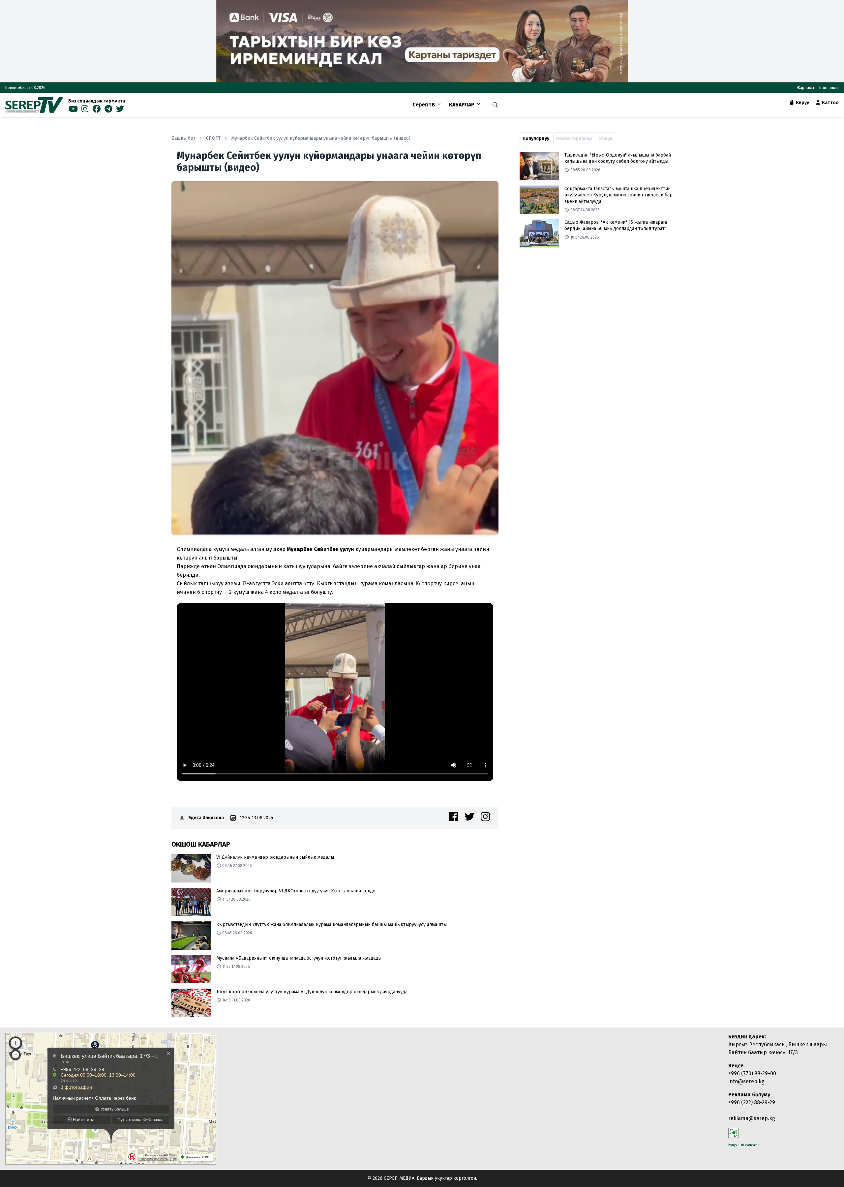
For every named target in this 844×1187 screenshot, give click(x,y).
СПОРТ (213, 138)
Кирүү (802, 102)
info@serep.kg (746, 1081)
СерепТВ (423, 104)
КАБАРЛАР (461, 104)
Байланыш (829, 87)
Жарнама (805, 87)
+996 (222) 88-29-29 (751, 1102)
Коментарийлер (574, 138)
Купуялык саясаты (743, 1145)
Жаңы (605, 138)
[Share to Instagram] (485, 816)
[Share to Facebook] (453, 816)
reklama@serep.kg (751, 1118)
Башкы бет (183, 138)
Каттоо (830, 102)
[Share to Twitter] (469, 816)
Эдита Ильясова (206, 818)
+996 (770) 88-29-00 (752, 1073)
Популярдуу (536, 138)
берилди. (189, 575)
